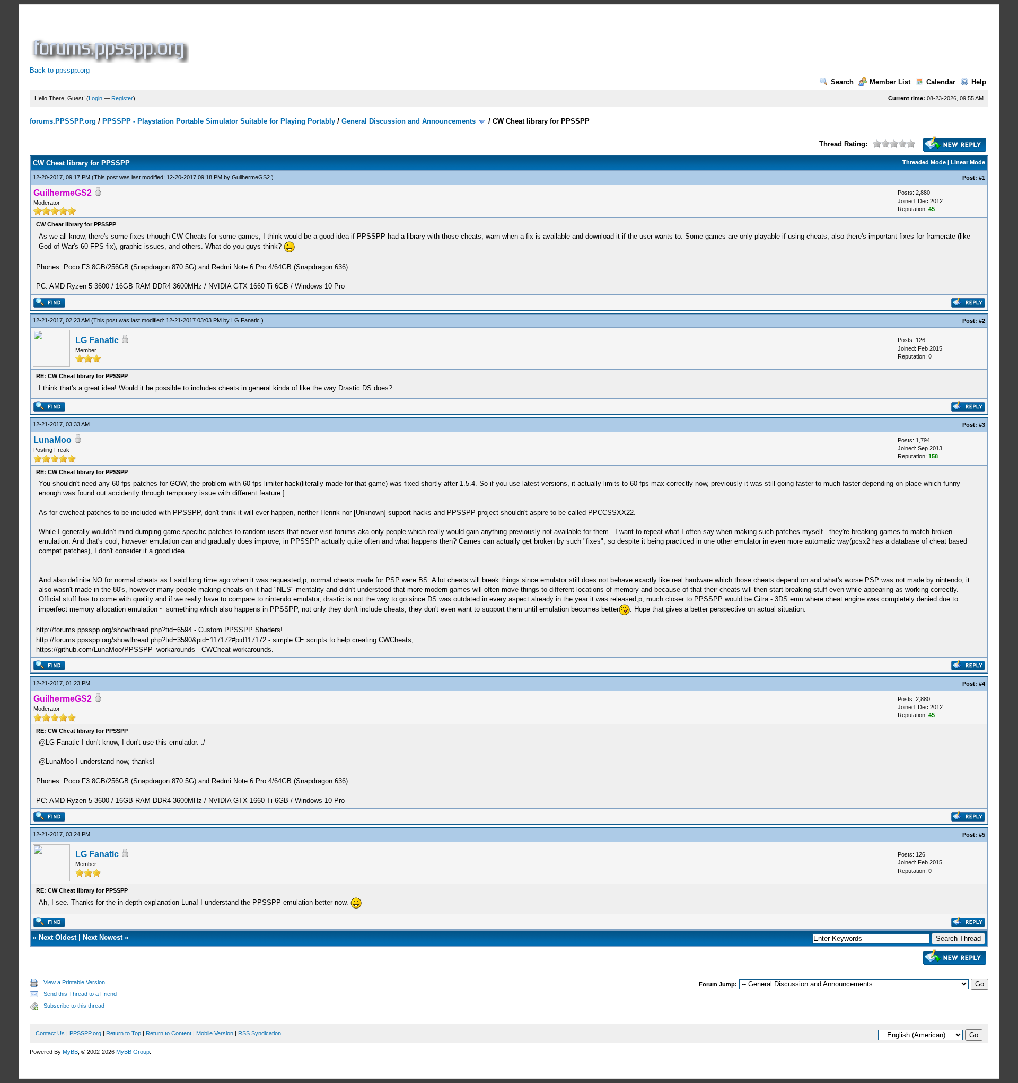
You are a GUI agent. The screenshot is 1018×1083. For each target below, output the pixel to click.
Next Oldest (57, 937)
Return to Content (168, 1033)
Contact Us (50, 1033)
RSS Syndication (259, 1033)
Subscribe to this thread (73, 1005)
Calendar (940, 82)
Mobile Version (214, 1033)
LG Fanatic (245, 320)
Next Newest (102, 937)
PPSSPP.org (85, 1033)
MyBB (70, 1052)
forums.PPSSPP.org (63, 121)
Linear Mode (968, 162)
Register (122, 98)
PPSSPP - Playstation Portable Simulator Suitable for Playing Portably (218, 121)
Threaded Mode (924, 162)
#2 (982, 321)
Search (842, 82)
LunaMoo (52, 439)
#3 (982, 425)
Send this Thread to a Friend (80, 994)
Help (978, 82)
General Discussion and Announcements (408, 121)
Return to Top (123, 1033)
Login (95, 98)
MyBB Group (133, 1052)
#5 (982, 835)
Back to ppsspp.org (60, 70)
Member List (890, 82)
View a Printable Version (74, 982)
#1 (982, 177)
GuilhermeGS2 (251, 177)
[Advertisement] (384, 39)
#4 (982, 683)
